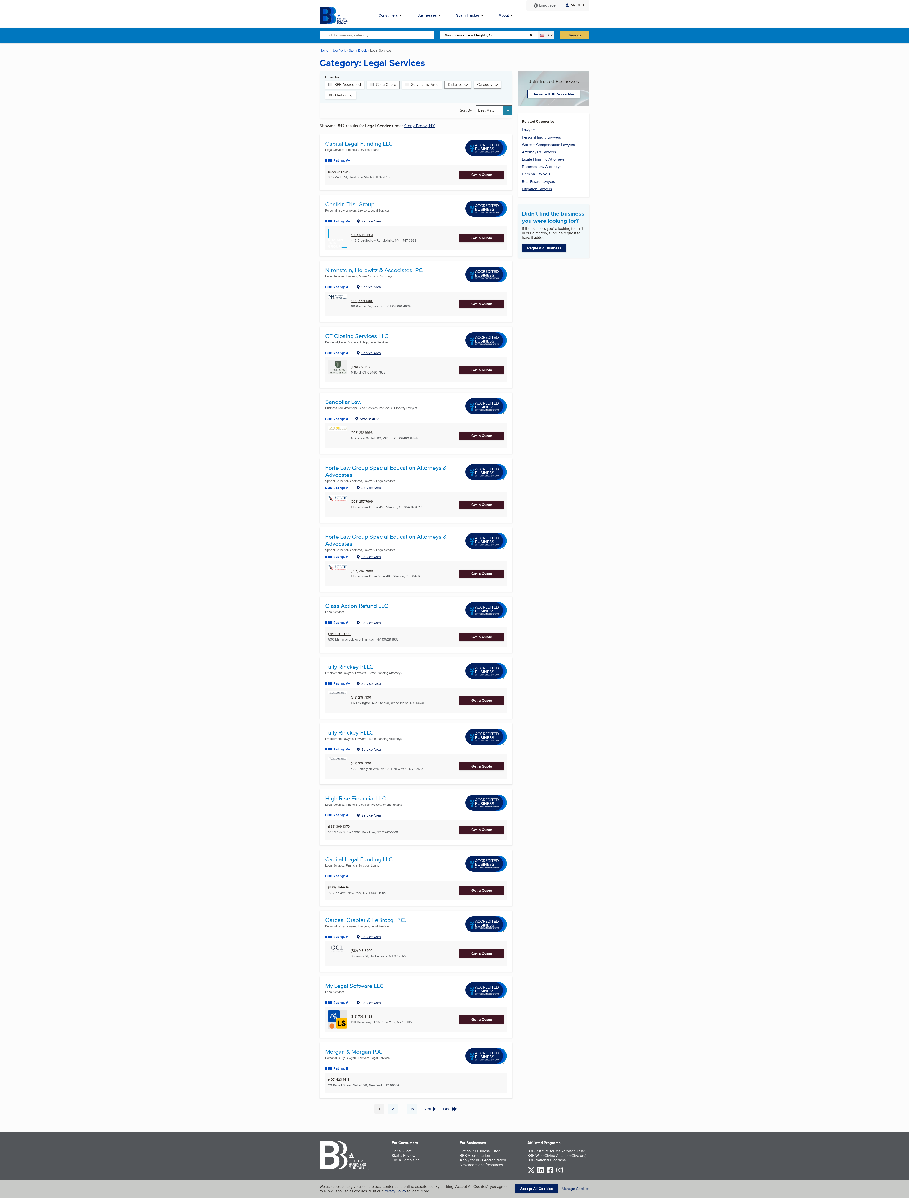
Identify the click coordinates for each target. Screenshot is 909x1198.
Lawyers (528, 129)
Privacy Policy (394, 1191)
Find (328, 35)
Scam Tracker (467, 15)
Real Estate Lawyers (538, 181)
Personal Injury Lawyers (541, 137)
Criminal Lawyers (536, 174)
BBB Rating (338, 95)
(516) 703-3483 (361, 1017)
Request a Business (544, 248)
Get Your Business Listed (480, 1151)
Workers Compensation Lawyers (548, 144)
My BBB (577, 5)
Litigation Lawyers (537, 189)
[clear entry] (532, 35)
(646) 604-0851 (362, 235)
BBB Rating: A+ (337, 160)
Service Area (371, 221)
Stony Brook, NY (419, 126)
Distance (455, 84)
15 (413, 1110)
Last (446, 1108)
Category (484, 84)
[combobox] (384, 35)
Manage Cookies (575, 1188)
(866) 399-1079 (339, 827)
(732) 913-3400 (362, 951)
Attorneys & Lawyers (539, 152)
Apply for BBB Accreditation (483, 1160)
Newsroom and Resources (481, 1164)
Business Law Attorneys (541, 166)
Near (449, 35)
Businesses (427, 15)
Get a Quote (386, 84)
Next (427, 1108)
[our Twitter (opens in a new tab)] (531, 1172)
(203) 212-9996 (362, 433)
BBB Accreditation (475, 1155)
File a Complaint (405, 1160)
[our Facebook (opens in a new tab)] (550, 1172)
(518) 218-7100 (361, 698)
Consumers (388, 15)
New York (339, 50)
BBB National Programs (546, 1160)
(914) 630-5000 (339, 634)
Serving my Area (424, 84)
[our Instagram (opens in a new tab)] (559, 1172)
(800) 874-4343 (339, 172)
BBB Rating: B (336, 1068)
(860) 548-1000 (362, 301)
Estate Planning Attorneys (543, 159)
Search (575, 35)
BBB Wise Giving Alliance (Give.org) (556, 1155)
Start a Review (403, 1155)
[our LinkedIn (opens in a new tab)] (540, 1172)
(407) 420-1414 (338, 1080)
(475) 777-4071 (361, 367)
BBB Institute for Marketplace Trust (556, 1151)
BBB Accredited (347, 84)
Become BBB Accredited (553, 94)
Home (324, 50)
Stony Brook (358, 50)
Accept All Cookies (536, 1188)
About (504, 15)
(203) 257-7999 (362, 502)
